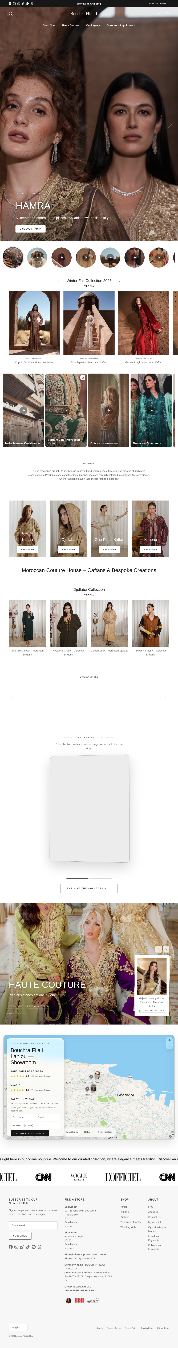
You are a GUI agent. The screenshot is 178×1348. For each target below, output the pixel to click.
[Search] (11, 14)
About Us (153, 1211)
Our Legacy (93, 25)
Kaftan (124, 1206)
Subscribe (20, 1236)
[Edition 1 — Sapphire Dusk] (77, 878)
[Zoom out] (169, 1046)
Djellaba (124, 1217)
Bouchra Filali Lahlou (24, 1336)
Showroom (153, 3)
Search (99, 1328)
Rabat (87, 1132)
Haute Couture (70, 25)
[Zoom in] (169, 1040)
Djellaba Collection (89, 589)
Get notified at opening (30, 1134)
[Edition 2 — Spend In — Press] (101, 878)
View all (89, 286)
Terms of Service (114, 1328)
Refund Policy (131, 1328)
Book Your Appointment (121, 25)
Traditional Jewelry (130, 1222)
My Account (154, 1222)
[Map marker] (91, 1077)
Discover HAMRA (30, 229)
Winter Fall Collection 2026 (89, 280)
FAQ (150, 1206)
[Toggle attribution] (170, 1136)
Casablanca (72, 1132)
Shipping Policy (147, 1328)
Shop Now (49, 25)
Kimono (124, 1211)
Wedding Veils (128, 1227)
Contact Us (154, 1217)
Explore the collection (89, 888)
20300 (67, 1218)
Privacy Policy (163, 1328)
